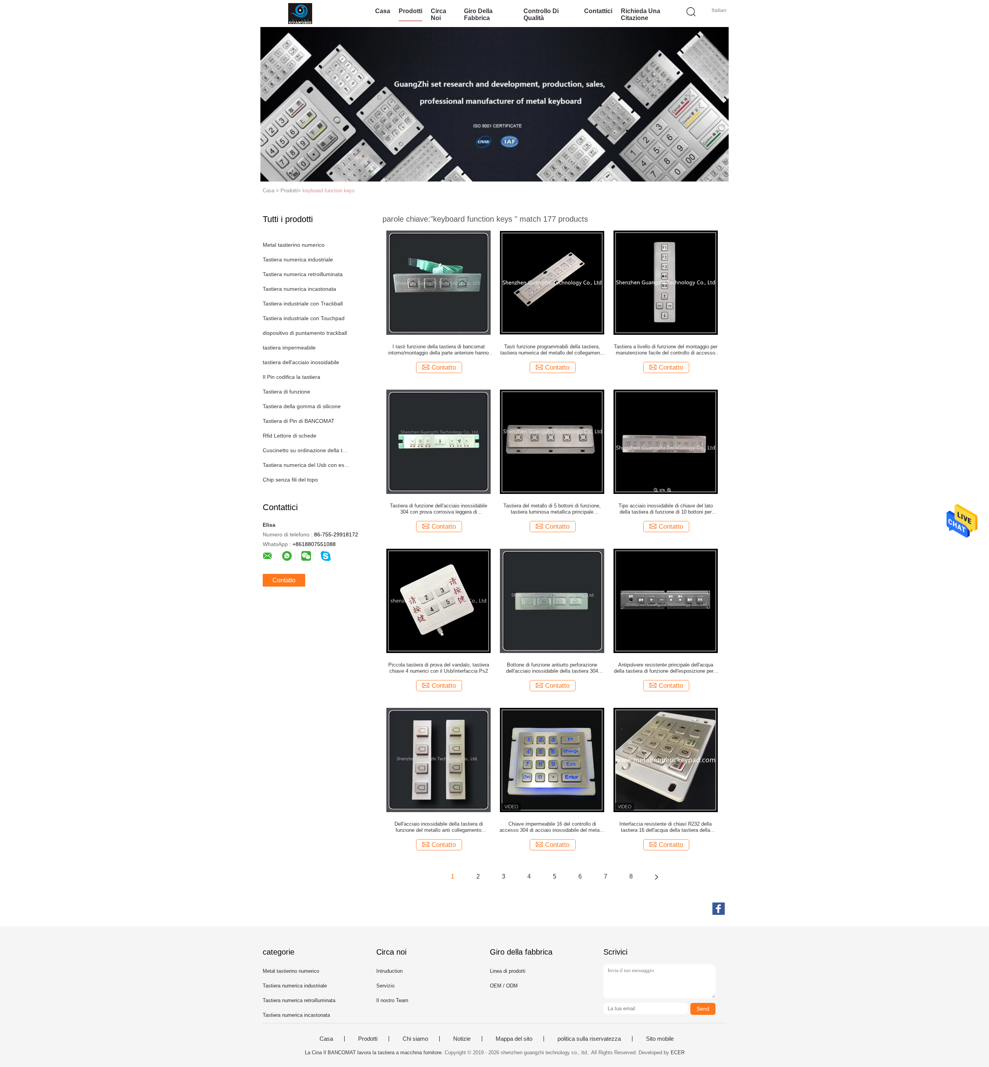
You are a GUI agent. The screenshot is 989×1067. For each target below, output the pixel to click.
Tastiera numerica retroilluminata (303, 274)
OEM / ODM (504, 986)
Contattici (598, 11)
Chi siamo (415, 1039)
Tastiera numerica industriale (298, 259)
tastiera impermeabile (289, 347)
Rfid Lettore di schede (289, 436)
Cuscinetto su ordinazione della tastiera (306, 450)
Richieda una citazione (640, 14)
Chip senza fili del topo (290, 480)
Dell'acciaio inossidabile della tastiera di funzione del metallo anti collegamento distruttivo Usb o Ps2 (438, 827)
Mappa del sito (514, 1039)
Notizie (462, 1039)
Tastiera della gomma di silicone (302, 406)
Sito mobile (660, 1039)
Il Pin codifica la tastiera (291, 377)
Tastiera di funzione (286, 391)
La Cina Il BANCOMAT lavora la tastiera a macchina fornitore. (375, 1052)
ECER (678, 1052)
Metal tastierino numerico (294, 245)
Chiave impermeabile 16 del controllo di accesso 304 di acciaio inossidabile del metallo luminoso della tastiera (552, 827)
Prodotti (410, 11)
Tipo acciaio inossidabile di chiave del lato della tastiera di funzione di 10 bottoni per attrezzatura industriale (666, 509)
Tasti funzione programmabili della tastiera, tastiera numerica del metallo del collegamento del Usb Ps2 (552, 350)
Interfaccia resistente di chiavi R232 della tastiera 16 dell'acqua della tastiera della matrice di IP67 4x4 (665, 827)
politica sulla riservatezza (589, 1039)
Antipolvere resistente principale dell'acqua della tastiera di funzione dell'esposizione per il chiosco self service (665, 668)
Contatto (284, 580)
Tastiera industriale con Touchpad (304, 318)
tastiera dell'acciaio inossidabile (301, 362)
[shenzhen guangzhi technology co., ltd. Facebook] (718, 908)
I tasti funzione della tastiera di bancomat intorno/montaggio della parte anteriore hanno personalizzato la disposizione (438, 350)
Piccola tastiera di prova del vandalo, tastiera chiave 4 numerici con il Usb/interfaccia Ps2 (438, 668)
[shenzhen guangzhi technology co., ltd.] (300, 13)
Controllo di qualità (541, 14)
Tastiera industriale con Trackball (303, 303)
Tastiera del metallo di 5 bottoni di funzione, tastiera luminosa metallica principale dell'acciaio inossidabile (552, 509)
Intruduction (389, 971)
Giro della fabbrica (478, 14)
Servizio (385, 986)
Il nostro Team (392, 1000)
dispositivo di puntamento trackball (305, 333)
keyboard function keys (328, 190)
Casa (382, 11)
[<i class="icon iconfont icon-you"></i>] (656, 876)
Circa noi (438, 14)
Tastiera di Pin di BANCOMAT (299, 421)
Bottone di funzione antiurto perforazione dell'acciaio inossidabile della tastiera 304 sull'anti (552, 668)
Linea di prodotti (507, 971)
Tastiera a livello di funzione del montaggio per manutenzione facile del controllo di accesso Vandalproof (665, 350)
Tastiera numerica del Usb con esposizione (306, 465)
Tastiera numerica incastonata (299, 289)
